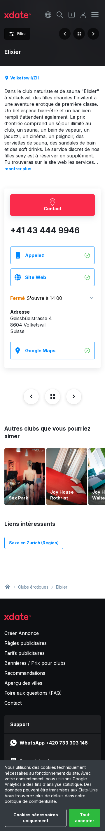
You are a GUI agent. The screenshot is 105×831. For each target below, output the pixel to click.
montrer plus (18, 168)
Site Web (35, 277)
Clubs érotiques (33, 586)
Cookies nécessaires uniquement (35, 817)
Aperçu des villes (23, 683)
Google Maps (40, 351)
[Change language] (48, 15)
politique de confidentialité (30, 801)
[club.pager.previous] (65, 34)
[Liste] (79, 34)
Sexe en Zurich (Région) (34, 542)
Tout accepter (84, 817)
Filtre (21, 33)
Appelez (34, 255)
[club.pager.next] (93, 34)
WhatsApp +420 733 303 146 (54, 743)
